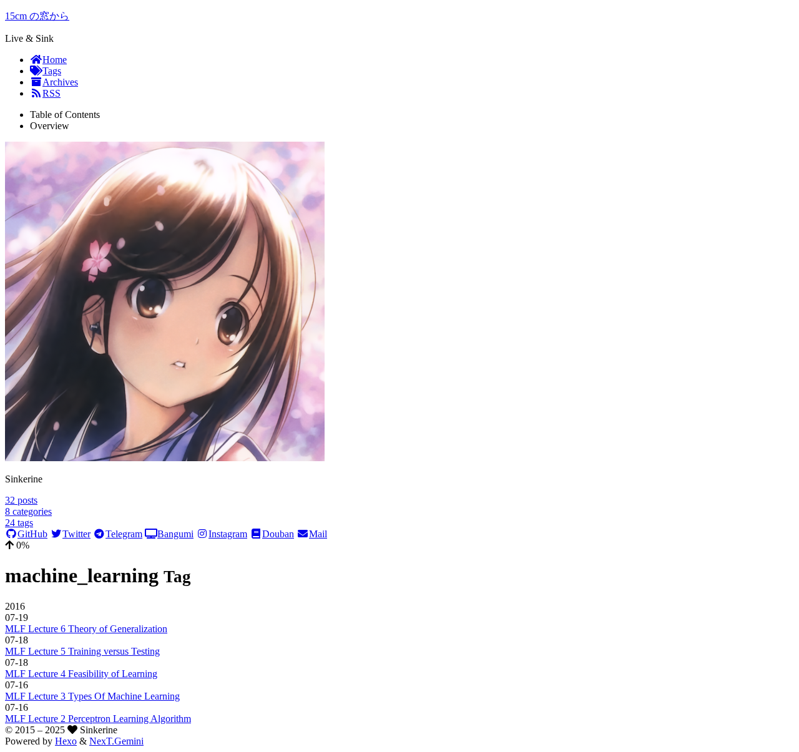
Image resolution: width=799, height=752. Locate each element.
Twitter (76, 534)
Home (54, 59)
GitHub (32, 534)
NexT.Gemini (116, 741)
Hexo (66, 741)
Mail (318, 534)
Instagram (227, 534)
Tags (51, 71)
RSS (51, 93)
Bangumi (175, 534)
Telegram (123, 534)
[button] (399, 545)
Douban (278, 534)
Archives (60, 82)
